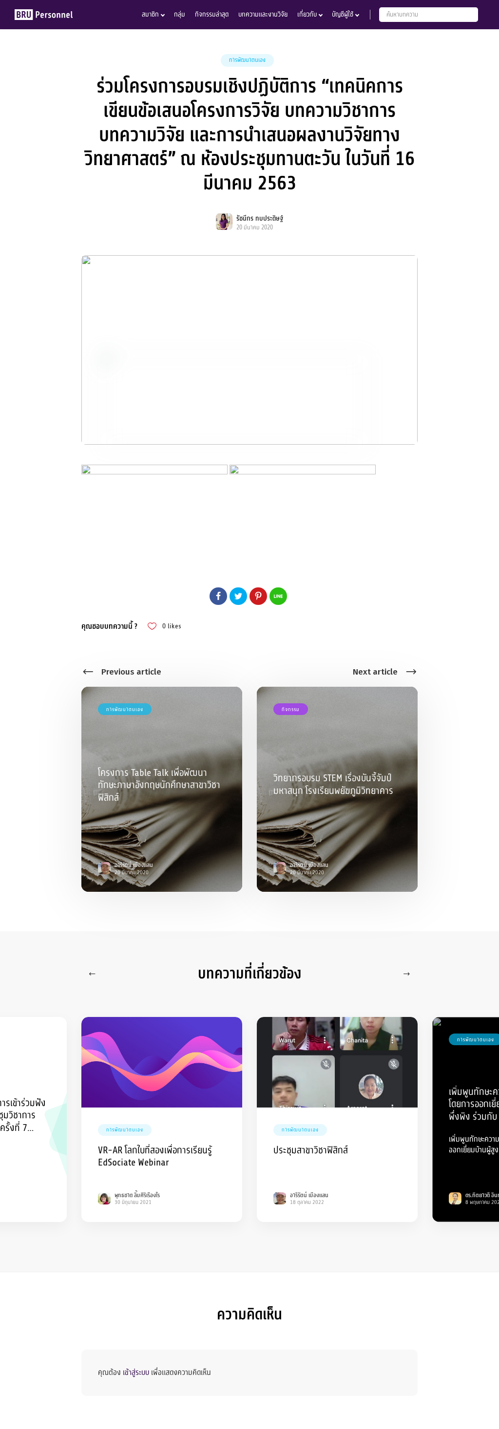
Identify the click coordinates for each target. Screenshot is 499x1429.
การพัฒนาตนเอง (247, 60)
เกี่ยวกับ (307, 14)
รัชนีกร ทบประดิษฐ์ (259, 218)
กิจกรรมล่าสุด (212, 14)
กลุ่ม (179, 14)
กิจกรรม (291, 709)
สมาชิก (150, 14)
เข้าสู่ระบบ (136, 1372)
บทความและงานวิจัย (263, 14)
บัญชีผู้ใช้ (342, 14)
